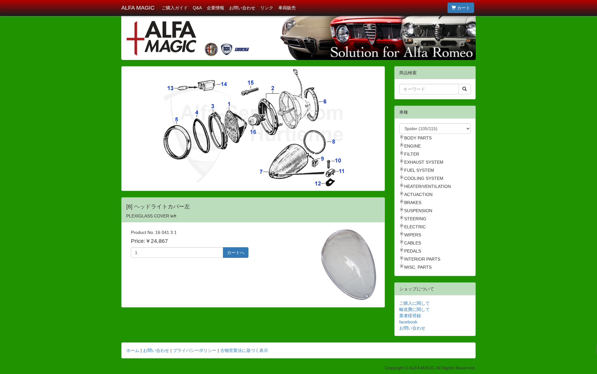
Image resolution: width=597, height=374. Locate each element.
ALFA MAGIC (138, 8)
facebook (408, 321)
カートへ (235, 252)
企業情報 (215, 7)
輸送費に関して (414, 309)
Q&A (197, 7)
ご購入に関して (414, 303)
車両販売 (287, 7)
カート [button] (463, 7)
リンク (266, 7)
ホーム (132, 350)
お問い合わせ (242, 7)
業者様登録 (410, 315)
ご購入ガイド (175, 7)
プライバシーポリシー (194, 350)
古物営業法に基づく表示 (244, 350)
